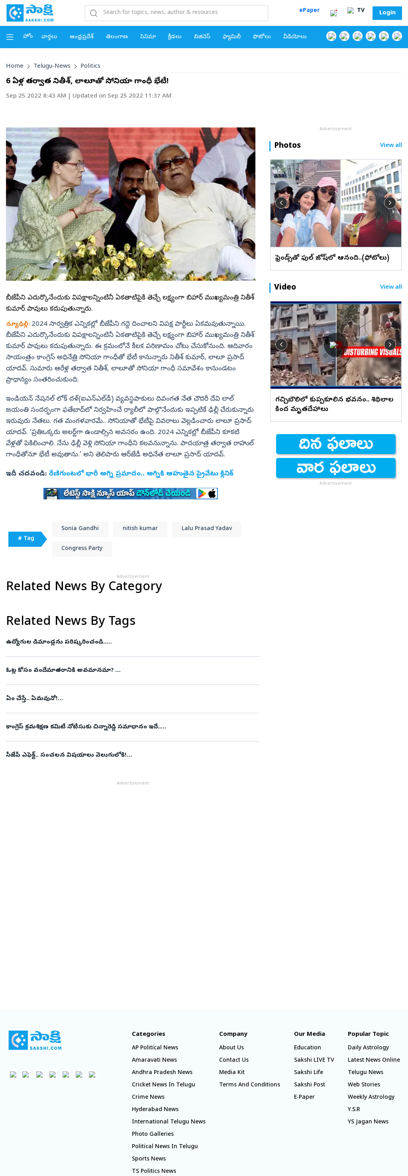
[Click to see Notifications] (333, 13)
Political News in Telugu (165, 1147)
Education (307, 1048)
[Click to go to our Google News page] (397, 36)
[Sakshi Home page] (30, 12)
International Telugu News (169, 1122)
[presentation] (281, 203)
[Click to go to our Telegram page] (79, 1074)
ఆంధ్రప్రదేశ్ (82, 37)
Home (15, 66)
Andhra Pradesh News (162, 1073)
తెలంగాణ (117, 37)
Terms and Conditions (249, 1085)
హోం (28, 37)
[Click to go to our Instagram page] (371, 36)
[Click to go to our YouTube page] (384, 36)
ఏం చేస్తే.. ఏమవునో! (131, 699)
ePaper (309, 11)
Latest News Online (374, 1060)
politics (90, 66)
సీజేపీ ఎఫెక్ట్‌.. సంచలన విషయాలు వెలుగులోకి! (129, 755)
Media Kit (232, 1073)
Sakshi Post (309, 1085)
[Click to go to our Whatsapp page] (344, 36)
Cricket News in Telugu (163, 1085)
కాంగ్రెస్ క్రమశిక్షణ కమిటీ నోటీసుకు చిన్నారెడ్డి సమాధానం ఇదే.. (131, 727)
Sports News (149, 1159)
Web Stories (364, 1085)
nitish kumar (140, 529)
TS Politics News (154, 1172)
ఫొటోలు (262, 37)
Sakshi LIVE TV (314, 1060)
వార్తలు (49, 37)
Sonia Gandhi (80, 529)
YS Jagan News (368, 1122)
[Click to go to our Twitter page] (358, 36)
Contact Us (234, 1060)
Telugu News (365, 1073)
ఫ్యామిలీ (232, 37)
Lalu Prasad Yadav (207, 529)
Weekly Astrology (371, 1098)
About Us (231, 1048)
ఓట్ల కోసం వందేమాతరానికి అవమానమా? (127, 671)
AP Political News (155, 1048)
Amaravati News (154, 1060)
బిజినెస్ (202, 37)
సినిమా (148, 37)
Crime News (148, 1098)
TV (360, 11)
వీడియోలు (295, 37)
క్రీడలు (175, 37)
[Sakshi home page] (35, 1040)
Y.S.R (354, 1110)
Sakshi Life (308, 1073)
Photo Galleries (153, 1135)
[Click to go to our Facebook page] (331, 36)
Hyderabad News (155, 1110)
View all (391, 146)
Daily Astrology (368, 1048)
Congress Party (81, 549)
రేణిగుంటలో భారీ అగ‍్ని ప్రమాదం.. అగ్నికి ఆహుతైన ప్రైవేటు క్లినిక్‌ (141, 474)
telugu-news (52, 66)
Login (387, 13)
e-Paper (304, 1098)
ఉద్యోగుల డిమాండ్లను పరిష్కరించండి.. (124, 642)
